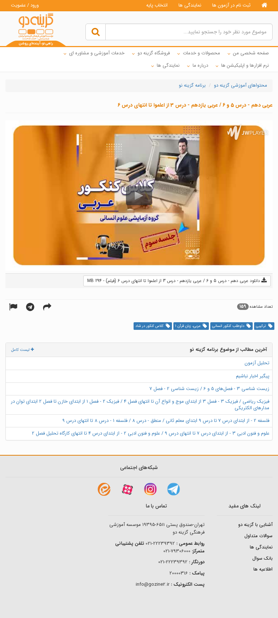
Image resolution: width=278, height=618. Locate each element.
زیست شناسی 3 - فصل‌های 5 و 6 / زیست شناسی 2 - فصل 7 (209, 389)
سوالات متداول (258, 536)
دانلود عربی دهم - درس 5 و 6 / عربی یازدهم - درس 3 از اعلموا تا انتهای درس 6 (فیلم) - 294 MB (174, 280)
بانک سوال (262, 558)
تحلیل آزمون (257, 363)
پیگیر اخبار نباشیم (252, 376)
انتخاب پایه (157, 5)
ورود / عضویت (25, 5)
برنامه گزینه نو (192, 85)
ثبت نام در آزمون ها (231, 5)
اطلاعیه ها (263, 569)
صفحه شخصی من (251, 53)
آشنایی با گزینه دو (255, 524)
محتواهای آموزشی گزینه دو (240, 85)
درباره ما (200, 65)
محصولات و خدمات (201, 53)
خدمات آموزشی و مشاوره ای (97, 53)
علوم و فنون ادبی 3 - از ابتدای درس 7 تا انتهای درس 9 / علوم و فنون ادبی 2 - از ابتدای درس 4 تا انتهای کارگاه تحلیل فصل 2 (150, 433)
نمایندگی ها (189, 5)
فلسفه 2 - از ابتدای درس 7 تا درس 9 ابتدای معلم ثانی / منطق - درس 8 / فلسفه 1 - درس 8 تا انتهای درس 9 (165, 420)
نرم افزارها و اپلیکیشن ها (245, 65)
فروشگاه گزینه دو (154, 53)
